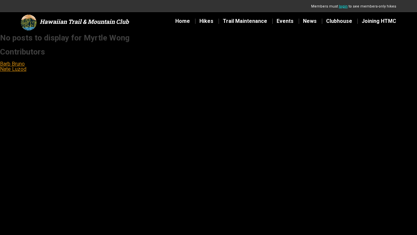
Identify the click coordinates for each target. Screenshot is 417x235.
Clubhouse (339, 21)
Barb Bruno (12, 64)
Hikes (206, 21)
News (310, 21)
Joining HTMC (379, 21)
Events (285, 21)
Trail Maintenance (245, 21)
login (343, 6)
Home (182, 21)
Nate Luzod (13, 69)
